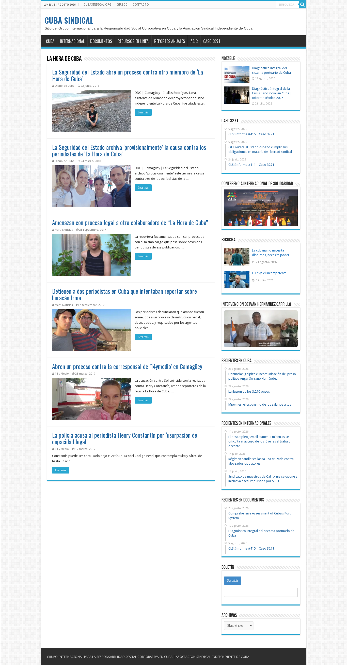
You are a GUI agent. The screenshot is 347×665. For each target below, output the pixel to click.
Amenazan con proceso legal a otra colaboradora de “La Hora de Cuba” (130, 222)
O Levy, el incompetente (269, 273)
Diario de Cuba (64, 85)
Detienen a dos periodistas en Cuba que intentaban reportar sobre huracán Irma (124, 294)
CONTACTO (141, 4)
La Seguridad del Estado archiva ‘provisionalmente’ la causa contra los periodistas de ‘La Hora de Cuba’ (129, 150)
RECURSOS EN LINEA (133, 41)
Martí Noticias (64, 229)
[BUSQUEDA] (302, 4)
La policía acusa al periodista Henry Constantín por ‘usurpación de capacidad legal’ (124, 438)
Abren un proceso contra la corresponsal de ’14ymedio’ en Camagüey (127, 366)
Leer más (143, 112)
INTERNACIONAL (72, 41)
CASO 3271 (211, 41)
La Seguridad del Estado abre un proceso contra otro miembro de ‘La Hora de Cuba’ (127, 75)
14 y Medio (62, 373)
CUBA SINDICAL (69, 20)
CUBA (50, 41)
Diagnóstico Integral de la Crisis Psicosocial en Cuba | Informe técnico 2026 (272, 93)
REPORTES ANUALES (169, 41)
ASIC (194, 41)
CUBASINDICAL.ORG (98, 4)
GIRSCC (122, 4)
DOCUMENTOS (101, 41)
